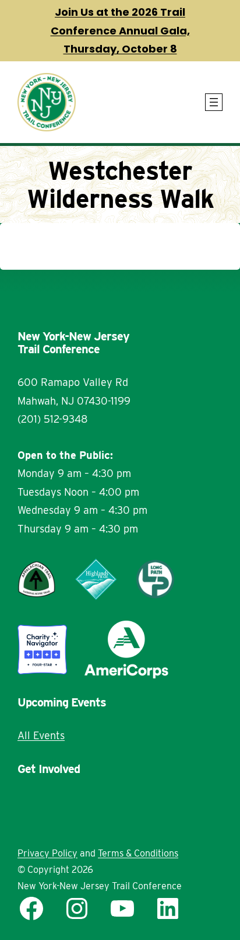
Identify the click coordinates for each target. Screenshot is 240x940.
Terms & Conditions (138, 853)
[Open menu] (214, 102)
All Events (41, 735)
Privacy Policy (47, 853)
